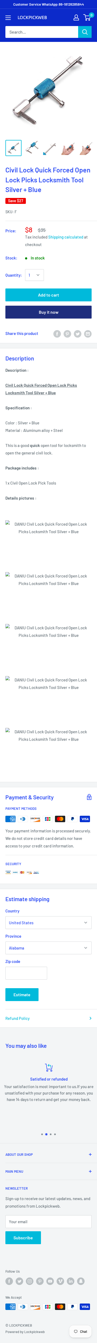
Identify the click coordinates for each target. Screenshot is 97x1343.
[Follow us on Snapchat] (81, 1281)
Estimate (21, 994)
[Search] (85, 32)
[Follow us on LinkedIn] (70, 1281)
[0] (87, 17)
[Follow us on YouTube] (50, 1281)
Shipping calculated (65, 236)
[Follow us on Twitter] (19, 1281)
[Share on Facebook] (57, 333)
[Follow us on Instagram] (29, 1281)
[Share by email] (88, 333)
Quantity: (13, 275)
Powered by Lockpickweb (25, 1332)
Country (12, 910)
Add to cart (48, 294)
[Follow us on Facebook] (9, 1281)
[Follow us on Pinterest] (40, 1281)
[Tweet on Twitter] (77, 333)
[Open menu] (8, 18)
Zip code (12, 961)
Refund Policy (17, 1018)
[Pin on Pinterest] (67, 333)
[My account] (76, 17)
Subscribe (23, 1237)
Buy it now (48, 312)
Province (13, 936)
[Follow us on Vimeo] (60, 1281)
